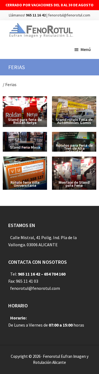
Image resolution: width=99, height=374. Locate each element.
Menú (86, 49)
